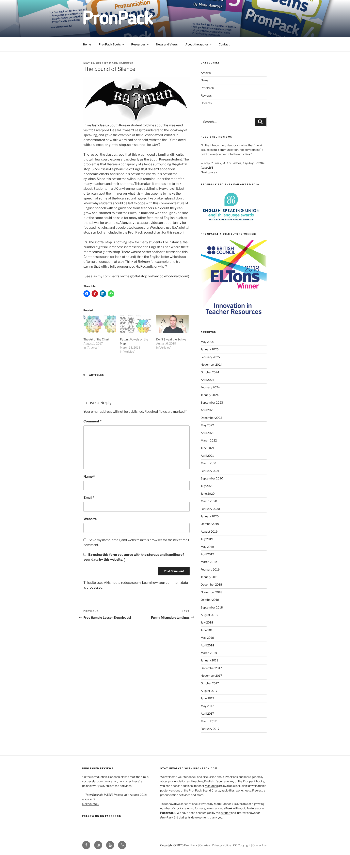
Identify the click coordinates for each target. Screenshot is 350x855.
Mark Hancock (121, 62)
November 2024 (211, 364)
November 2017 (211, 675)
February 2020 (210, 508)
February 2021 (210, 471)
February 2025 (210, 357)
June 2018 (207, 630)
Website (90, 519)
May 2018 (207, 637)
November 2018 (211, 592)
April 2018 (207, 645)
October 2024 (210, 372)
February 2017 (210, 728)
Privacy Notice (221, 845)
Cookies (204, 845)
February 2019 (210, 569)
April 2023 (207, 410)
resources (211, 785)
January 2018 (209, 660)
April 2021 (207, 455)
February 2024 (210, 387)
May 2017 (207, 706)
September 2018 (212, 607)
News (204, 80)
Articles (96, 375)
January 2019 (209, 577)
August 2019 (209, 531)
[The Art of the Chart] (99, 324)
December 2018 (211, 584)
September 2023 (212, 402)
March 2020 (209, 501)
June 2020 (208, 493)
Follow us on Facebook (101, 816)
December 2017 (211, 668)
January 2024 (210, 395)
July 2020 (207, 486)
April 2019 (207, 554)
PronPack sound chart (144, 232)
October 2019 (210, 523)
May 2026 (207, 342)
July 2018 (207, 622)
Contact (224, 44)
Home (87, 44)
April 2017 (207, 713)
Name (89, 476)
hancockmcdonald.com (170, 276)
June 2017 (207, 698)
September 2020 (212, 478)
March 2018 (209, 653)
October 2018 (210, 599)
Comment (92, 421)
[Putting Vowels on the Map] (136, 324)
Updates (206, 103)
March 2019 (209, 561)
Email (88, 498)
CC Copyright (241, 845)
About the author (196, 44)
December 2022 (211, 417)
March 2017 (209, 721)
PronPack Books (110, 44)
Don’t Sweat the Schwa (171, 339)
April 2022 (207, 433)
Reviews (206, 95)
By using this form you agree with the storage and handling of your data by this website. (133, 557)
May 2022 (207, 425)
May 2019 (207, 546)
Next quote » (209, 172)
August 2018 (209, 615)
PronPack (207, 88)
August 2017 (209, 690)
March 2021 (209, 463)
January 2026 (210, 349)
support (225, 812)
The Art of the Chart (96, 339)
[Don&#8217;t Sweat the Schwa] (172, 324)
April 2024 (207, 379)
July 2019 (207, 539)
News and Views (167, 44)
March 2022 (209, 440)
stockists (180, 808)
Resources (138, 44)
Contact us (259, 845)
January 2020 (210, 516)
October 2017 (210, 683)
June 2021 (207, 448)
